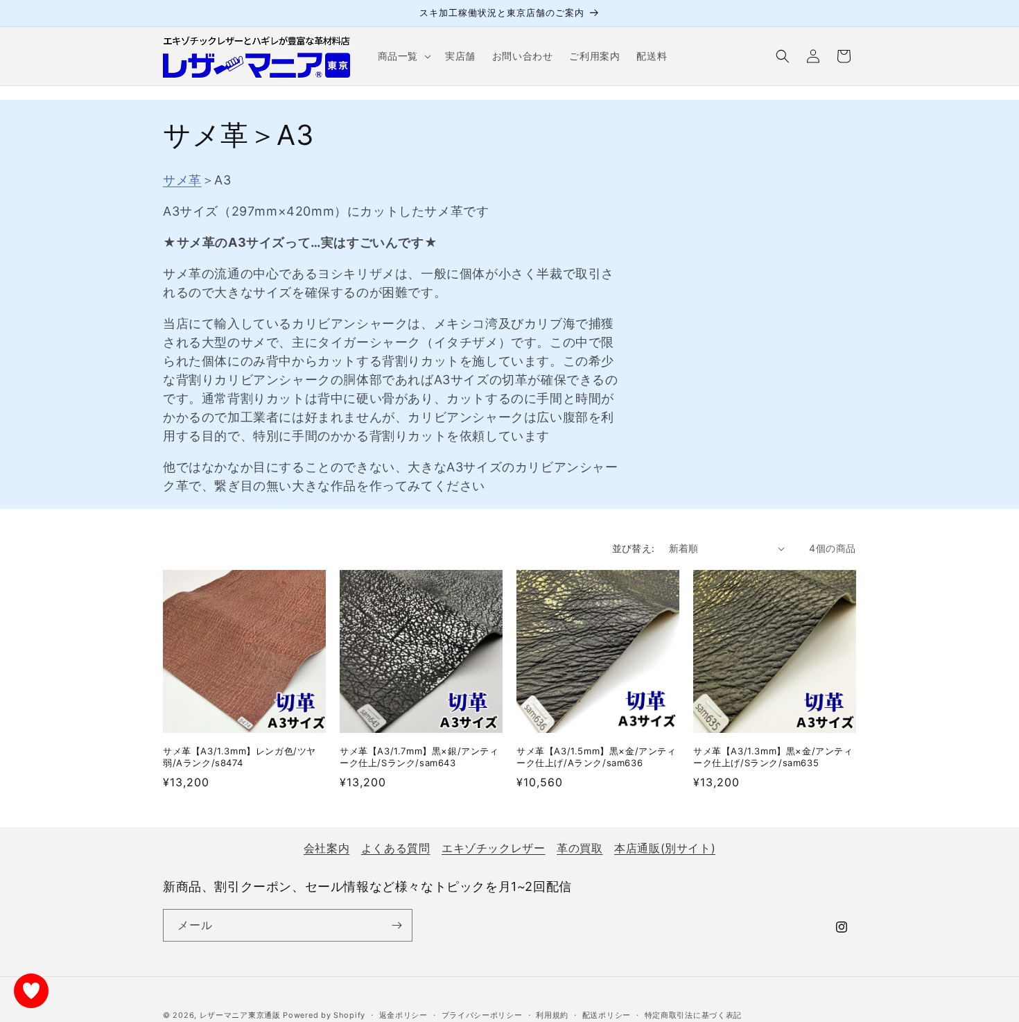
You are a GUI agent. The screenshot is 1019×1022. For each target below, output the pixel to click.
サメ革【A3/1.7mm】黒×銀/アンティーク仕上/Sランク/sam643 (419, 756)
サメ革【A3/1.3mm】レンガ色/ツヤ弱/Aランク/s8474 (239, 756)
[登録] (396, 925)
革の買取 (579, 848)
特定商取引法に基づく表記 (693, 1015)
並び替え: (633, 548)
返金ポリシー (403, 1015)
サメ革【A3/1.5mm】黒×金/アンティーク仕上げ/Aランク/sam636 (596, 756)
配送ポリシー (606, 1015)
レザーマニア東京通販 (240, 1015)
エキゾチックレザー (493, 848)
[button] (403, 56)
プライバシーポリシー (482, 1015)
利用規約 (552, 1015)
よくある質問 (395, 848)
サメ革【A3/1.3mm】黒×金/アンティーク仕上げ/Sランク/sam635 (773, 756)
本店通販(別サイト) (664, 848)
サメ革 (182, 180)
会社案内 (326, 848)
